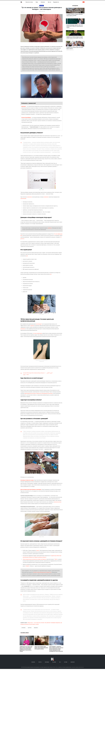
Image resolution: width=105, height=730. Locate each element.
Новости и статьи (29, 2)
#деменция (29, 372)
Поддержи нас (56, 2)
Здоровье (41, 5)
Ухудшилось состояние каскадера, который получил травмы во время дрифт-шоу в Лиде (74, 37)
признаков (29, 196)
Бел (83, 2)
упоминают (46, 196)
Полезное (43, 2)
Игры (37, 2)
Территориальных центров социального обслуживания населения (38, 393)
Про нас (49, 2)
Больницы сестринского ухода (27, 480)
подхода (32, 325)
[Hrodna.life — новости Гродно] (21, 2)
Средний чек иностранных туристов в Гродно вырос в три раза (74, 48)
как (50, 274)
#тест (33, 372)
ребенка (50, 228)
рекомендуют (39, 324)
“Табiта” (55, 559)
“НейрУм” (27, 566)
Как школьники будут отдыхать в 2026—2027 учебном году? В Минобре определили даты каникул (74, 26)
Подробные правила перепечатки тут (78, 667)
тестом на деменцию (37, 333)
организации (23, 198)
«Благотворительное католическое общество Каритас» (34, 559)
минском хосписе (57, 502)
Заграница (23, 627)
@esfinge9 (25, 372)
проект (37, 550)
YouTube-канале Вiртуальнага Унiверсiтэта (42, 572)
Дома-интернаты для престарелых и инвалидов (31, 489)
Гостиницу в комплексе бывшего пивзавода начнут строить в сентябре (74, 15)
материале (23, 328)
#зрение (42, 372)
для (27, 255)
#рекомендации (38, 372)
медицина (36, 627)
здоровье (30, 627)
